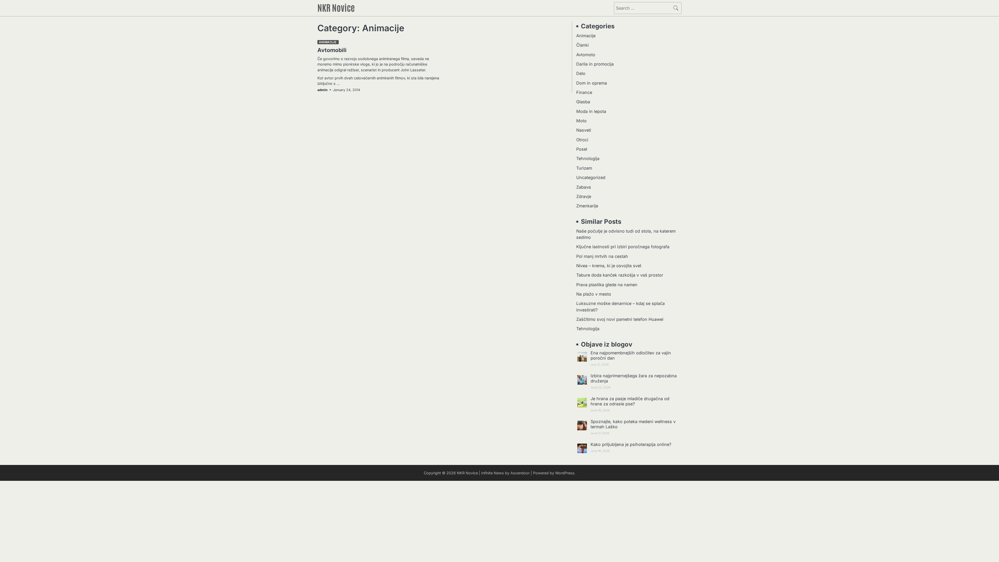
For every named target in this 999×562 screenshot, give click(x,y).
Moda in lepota (591, 111)
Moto (581, 120)
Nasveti (583, 130)
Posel (581, 149)
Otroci (582, 139)
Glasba (583, 101)
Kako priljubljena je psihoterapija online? (631, 444)
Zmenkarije (587, 205)
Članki (582, 45)
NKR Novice (336, 7)
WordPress (564, 473)
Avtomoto (585, 54)
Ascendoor (520, 473)
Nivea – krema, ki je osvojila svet (608, 265)
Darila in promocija (595, 64)
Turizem (584, 168)
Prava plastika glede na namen (606, 284)
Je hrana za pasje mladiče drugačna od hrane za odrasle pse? (630, 401)
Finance (584, 92)
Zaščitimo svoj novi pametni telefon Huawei (619, 319)
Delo (580, 73)
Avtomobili (332, 50)
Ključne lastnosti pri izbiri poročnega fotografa (622, 246)
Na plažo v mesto (593, 294)
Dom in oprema (591, 83)
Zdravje (583, 196)
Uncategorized (590, 177)
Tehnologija (587, 158)
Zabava (583, 187)
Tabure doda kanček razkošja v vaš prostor (619, 275)
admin (322, 90)
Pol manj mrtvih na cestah (602, 256)
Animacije (328, 42)
